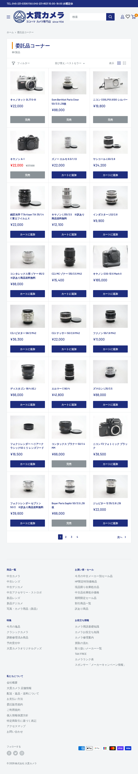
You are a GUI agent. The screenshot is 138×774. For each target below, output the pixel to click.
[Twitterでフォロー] (15, 753)
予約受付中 (13, 642)
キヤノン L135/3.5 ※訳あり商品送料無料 (68, 216)
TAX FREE (81, 653)
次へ (119, 537)
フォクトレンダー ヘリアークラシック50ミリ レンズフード (27, 445)
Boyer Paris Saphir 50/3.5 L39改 (68, 505)
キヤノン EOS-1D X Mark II (107, 273)
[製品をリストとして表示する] (124, 63)
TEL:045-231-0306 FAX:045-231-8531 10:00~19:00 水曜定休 (40, 3)
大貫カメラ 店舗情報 (19, 688)
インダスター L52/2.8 (105, 214)
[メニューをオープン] (8, 17)
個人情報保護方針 (17, 715)
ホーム (10, 32)
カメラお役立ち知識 (87, 632)
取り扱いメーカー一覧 (88, 648)
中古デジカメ (15, 586)
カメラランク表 (84, 659)
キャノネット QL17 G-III (23, 99)
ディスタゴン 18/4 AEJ (23, 388)
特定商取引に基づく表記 (21, 720)
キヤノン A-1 (17, 158)
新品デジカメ (15, 603)
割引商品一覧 (83, 603)
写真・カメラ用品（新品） (23, 608)
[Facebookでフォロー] (9, 753)
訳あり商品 (81, 608)
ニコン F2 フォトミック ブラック (110, 445)
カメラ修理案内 (84, 637)
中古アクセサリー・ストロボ (24, 592)
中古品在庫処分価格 (87, 592)
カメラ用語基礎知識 (87, 626)
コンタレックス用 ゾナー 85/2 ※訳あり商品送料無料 (27, 275)
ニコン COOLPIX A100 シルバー (110, 99)
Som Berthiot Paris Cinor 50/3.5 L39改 (65, 101)
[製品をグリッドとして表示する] (118, 63)
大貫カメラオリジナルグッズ (24, 648)
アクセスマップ (16, 726)
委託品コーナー (25, 32)
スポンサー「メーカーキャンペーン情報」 (100, 664)
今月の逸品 (13, 626)
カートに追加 (69, 174)
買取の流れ (81, 642)
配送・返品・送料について (23, 693)
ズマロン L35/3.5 (102, 388)
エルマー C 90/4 (61, 388)
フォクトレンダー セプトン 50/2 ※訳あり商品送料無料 (26, 505)
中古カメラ (13, 576)
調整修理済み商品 (17, 637)
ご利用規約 (13, 709)
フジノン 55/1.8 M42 (104, 333)
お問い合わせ (15, 731)
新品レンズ (13, 597)
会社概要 (12, 682)
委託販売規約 (15, 704)
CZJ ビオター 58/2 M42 (23, 333)
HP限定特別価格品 (86, 581)
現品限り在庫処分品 (87, 586)
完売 (27, 119)
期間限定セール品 (85, 597)
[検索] (110, 17)
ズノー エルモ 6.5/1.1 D (64, 158)
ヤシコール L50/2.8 (104, 158)
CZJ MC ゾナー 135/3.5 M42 (67, 273)
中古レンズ (13, 581)
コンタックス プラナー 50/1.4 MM (68, 445)
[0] (133, 17)
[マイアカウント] (122, 17)
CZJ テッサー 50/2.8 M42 (66, 333)
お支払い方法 (15, 698)
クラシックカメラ (17, 632)
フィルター (23, 63)
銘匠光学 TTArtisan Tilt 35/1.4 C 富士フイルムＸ (27, 216)
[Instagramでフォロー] (22, 753)
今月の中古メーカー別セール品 (94, 576)
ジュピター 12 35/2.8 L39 (107, 503)
